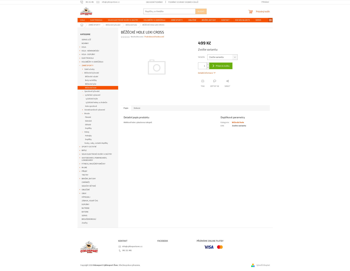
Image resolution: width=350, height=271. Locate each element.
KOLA (84, 47)
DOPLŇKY (85, 204)
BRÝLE (84, 150)
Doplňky (88, 128)
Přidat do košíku (223, 66)
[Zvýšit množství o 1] (207, 64)
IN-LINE (84, 167)
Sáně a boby (89, 69)
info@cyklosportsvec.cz (132, 246)
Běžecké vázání (91, 76)
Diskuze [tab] (137, 108)
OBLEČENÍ (86, 189)
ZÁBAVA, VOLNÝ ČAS (90, 200)
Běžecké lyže (90, 84)
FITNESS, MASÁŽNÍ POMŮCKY (93, 163)
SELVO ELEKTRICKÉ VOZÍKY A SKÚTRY (97, 154)
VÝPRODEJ (86, 197)
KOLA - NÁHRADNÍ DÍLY (90, 50)
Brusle (87, 113)
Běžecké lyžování (91, 73)
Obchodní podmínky (154, 2)
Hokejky (88, 135)
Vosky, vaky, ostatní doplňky (96, 143)
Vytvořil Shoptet (263, 265)
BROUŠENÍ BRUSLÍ (89, 219)
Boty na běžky (91, 80)
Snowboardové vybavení (94, 109)
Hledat (201, 11)
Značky (85, 223)
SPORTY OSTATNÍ (89, 146)
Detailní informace (205, 73)
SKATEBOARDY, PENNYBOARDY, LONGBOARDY (94, 159)
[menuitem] (82, 20)
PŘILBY (84, 171)
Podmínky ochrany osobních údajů (183, 2)
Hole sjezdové (91, 106)
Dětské (88, 124)
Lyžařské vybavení (92, 95)
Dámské (88, 121)
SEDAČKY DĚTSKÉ (89, 186)
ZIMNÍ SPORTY (87, 65)
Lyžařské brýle (92, 98)
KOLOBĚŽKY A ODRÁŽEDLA (92, 61)
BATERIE (85, 212)
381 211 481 (127, 250)
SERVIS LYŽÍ (86, 39)
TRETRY (85, 175)
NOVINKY (85, 43)
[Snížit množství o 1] (207, 67)
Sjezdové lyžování (91, 91)
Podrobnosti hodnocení (154, 37)
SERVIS (84, 215)
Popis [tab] (126, 108)
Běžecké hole (90, 87)
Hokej (86, 132)
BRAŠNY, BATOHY (89, 178)
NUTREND (85, 208)
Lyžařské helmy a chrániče (96, 102)
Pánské (88, 117)
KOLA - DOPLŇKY (88, 54)
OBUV (84, 193)
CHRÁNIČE (86, 182)
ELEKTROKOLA (88, 58)
